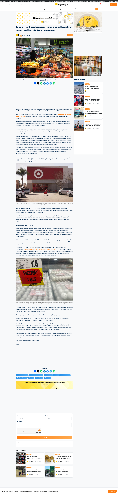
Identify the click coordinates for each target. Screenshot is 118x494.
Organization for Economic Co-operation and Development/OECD (41, 249)
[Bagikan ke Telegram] (51, 83)
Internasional (53, 9)
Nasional (23, 9)
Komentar (19, 421)
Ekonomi (30, 9)
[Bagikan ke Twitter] (38, 83)
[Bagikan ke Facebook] (35, 83)
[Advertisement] (44, 96)
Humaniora (39, 9)
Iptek (45, 9)
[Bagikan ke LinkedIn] (44, 83)
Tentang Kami (12, 4)
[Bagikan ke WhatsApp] (54, 83)
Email (46, 415)
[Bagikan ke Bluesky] (47, 83)
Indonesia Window (25, 34)
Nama (18, 415)
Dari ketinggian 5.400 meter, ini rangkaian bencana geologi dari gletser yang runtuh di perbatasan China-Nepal (56, 1)
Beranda (4, 4)
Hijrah (60, 9)
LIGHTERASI (68, 9)
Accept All (112, 491)
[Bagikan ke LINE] (41, 83)
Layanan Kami (20, 4)
